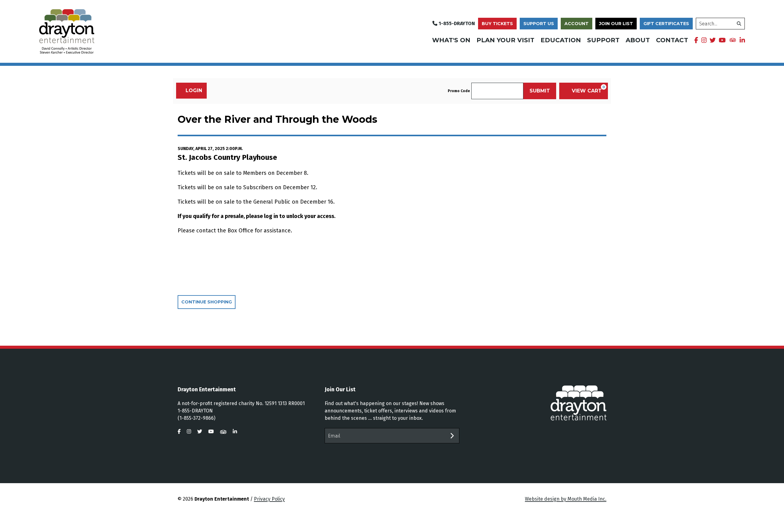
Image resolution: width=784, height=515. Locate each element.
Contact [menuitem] (672, 40)
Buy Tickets (497, 23)
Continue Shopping (206, 302)
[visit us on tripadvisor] (733, 39)
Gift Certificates (666, 23)
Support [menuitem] (603, 40)
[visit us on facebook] (696, 40)
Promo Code (459, 91)
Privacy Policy (269, 499)
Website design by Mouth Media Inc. (565, 499)
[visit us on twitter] (713, 40)
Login (194, 90)
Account (576, 23)
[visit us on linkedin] (742, 40)
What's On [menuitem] (451, 40)
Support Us (538, 23)
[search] (739, 23)
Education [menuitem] (561, 40)
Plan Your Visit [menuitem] (505, 40)
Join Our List (616, 23)
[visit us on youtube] (722, 40)
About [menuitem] (638, 40)
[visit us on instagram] (704, 40)
